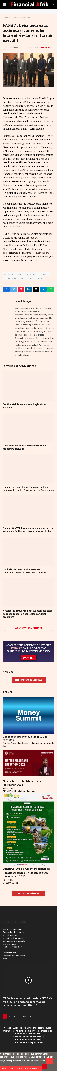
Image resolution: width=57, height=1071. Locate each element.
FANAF (46, 274)
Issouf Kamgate (18, 47)
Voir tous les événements (28, 893)
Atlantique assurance (14, 274)
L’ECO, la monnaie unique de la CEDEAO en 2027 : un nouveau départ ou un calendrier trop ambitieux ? (27, 1002)
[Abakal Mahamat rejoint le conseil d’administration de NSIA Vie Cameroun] (28, 551)
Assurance (45, 47)
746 (24, 1016)
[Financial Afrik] (30, 4)
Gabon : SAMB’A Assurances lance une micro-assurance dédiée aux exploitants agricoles (28, 530)
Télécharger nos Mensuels (28, 680)
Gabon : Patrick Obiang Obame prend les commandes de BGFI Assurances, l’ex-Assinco (28, 488)
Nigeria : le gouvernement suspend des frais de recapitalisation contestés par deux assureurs (27, 613)
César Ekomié (33, 274)
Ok (49, 1061)
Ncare (24, 278)
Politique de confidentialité (25, 1068)
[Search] (52, 4)
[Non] (44, 1066)
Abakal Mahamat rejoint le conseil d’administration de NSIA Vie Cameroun (25, 571)
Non (4, 1068)
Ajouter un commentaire (28, 628)
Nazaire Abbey (11, 278)
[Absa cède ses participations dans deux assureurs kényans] (28, 427)
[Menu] (4, 4)
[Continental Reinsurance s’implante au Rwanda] (28, 386)
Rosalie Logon (36, 278)
